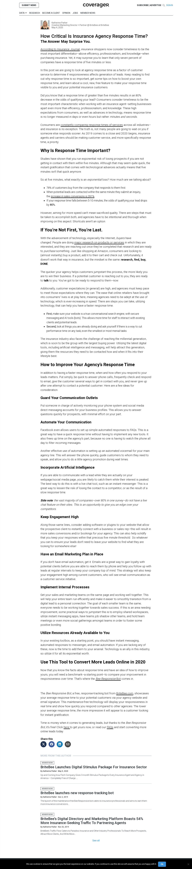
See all (96, 840)
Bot (118, 678)
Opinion (66, 13)
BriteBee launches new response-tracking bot (77, 793)
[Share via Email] (68, 744)
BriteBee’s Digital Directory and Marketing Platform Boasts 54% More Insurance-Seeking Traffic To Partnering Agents (91, 821)
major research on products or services (99, 242)
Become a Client (51, 13)
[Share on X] (44, 744)
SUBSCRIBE (142, 5)
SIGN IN (169, 5)
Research (34, 13)
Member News (87, 13)
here (67, 727)
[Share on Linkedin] (60, 744)
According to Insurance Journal (60, 49)
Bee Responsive (106, 678)
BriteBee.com (124, 693)
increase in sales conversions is (69, 196)
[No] (188, 864)
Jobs (75, 13)
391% (91, 196)
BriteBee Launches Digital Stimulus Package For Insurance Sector (93, 767)
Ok (162, 864)
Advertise (155, 5)
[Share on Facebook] (52, 744)
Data (22, 13)
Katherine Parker (60, 22)
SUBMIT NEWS (29, 5)
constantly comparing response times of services (92, 125)
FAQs (110, 727)
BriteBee (104, 25)
